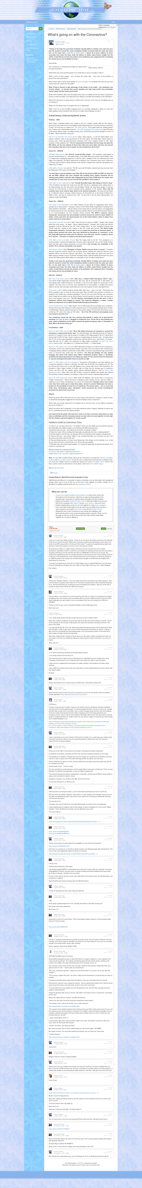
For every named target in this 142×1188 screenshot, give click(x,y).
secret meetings (83, 81)
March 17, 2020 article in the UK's (63, 362)
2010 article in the (61, 205)
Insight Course (97, 509)
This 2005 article (88, 129)
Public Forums (60, 29)
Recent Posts (31, 34)
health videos (74, 503)
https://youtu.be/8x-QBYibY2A (58, 927)
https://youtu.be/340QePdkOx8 (59, 831)
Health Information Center (78, 501)
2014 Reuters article (56, 249)
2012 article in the (62, 240)
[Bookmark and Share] (56, 468)
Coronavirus (61, 44)
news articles (89, 503)
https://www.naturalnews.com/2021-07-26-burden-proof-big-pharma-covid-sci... (73, 1093)
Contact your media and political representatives (71, 495)
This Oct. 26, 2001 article (63, 137)
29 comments (80, 528)
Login (113, 22)
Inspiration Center (84, 484)
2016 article (59, 279)
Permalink (110, 535)
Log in (103, 528)
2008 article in (56, 168)
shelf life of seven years (76, 53)
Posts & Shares (32, 37)
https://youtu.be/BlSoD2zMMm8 (59, 833)
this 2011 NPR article (79, 127)
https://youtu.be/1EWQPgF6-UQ (59, 846)
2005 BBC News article (57, 154)
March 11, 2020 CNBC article (59, 331)
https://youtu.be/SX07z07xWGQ (59, 1129)
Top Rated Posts (32, 44)
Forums (29, 41)
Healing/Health (71, 29)
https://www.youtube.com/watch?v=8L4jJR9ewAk (64, 1006)
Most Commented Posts (32, 49)
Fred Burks (53, 451)
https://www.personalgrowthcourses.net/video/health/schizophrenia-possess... (73, 854)
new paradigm (101, 505)
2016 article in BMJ (55, 290)
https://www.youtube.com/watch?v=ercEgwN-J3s (64, 1037)
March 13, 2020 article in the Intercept (61, 346)
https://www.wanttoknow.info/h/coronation (74, 694)
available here (99, 462)
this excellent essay (64, 460)
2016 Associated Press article (59, 306)
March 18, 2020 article (61, 378)
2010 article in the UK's (60, 222)
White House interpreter (62, 453)
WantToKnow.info (74, 451)
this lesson (79, 509)
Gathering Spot (32, 22)
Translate (112, 27)
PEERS (62, 451)
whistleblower (78, 453)
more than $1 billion (63, 319)
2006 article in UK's (60, 183)
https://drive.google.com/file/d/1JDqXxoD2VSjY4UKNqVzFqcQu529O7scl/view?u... (74, 822)
